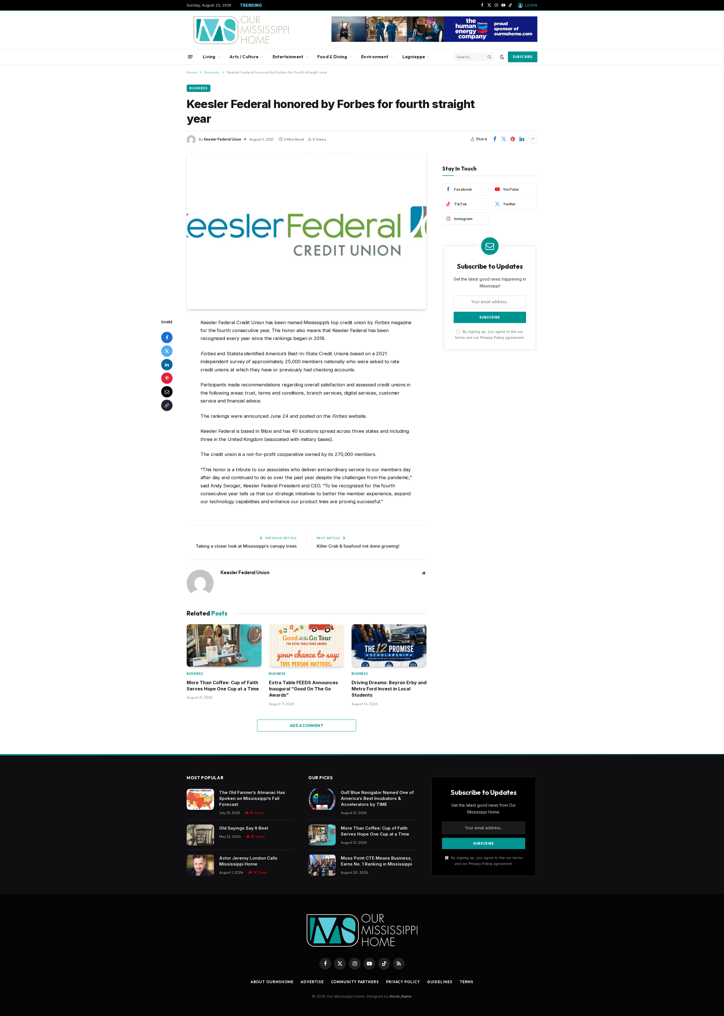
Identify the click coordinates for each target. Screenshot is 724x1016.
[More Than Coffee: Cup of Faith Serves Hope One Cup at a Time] (224, 645)
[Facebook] (167, 337)
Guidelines (440, 982)
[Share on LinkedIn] (522, 139)
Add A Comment (306, 725)
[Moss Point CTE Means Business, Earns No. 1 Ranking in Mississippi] (322, 865)
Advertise (312, 982)
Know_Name (400, 996)
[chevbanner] (434, 40)
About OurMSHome (272, 982)
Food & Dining (332, 56)
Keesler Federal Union (222, 139)
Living (209, 56)
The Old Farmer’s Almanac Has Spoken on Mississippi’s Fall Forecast (252, 798)
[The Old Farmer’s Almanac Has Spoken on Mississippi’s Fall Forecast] (200, 799)
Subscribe (523, 57)
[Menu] (190, 57)
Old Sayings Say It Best (243, 828)
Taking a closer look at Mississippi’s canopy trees (246, 546)
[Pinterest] (167, 378)
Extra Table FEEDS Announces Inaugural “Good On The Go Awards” (303, 689)
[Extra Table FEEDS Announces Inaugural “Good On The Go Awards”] (306, 645)
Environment (374, 56)
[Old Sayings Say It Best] (200, 835)
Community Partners (355, 982)
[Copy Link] (167, 405)
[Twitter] (167, 350)
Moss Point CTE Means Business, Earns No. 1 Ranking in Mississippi (376, 861)
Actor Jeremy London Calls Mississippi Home (248, 861)
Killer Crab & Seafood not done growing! (358, 546)
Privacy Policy (492, 337)
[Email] (167, 391)
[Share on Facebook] (494, 139)
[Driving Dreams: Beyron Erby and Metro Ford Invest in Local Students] (389, 645)
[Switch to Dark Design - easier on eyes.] (502, 57)
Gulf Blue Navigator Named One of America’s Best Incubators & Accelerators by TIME (377, 798)
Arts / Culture (243, 56)
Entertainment (288, 56)
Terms (467, 982)
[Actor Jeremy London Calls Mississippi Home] (200, 865)
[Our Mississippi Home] (241, 30)
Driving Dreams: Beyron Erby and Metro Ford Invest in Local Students (389, 689)
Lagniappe (413, 56)
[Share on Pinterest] (512, 139)
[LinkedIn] (167, 364)
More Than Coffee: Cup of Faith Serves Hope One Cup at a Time (332, 5)
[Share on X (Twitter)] (503, 139)
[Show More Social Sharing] (532, 139)
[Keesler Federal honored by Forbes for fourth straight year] (306, 231)
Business (198, 88)
